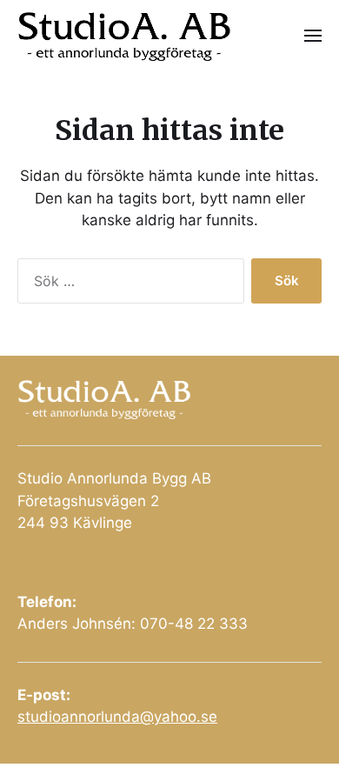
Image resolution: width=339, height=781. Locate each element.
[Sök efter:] (127, 284)
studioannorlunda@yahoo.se (117, 716)
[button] (313, 35)
